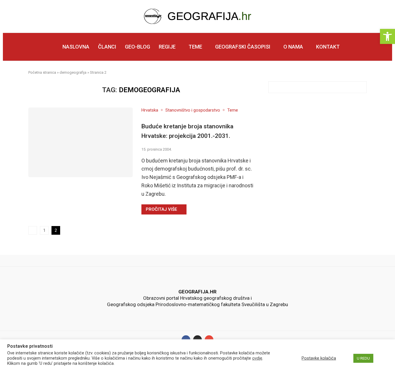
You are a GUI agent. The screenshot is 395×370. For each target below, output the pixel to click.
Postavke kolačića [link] (319, 358)
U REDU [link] (363, 358)
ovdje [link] (257, 358)
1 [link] (44, 230)
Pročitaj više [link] (161, 209)
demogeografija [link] (73, 72)
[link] (387, 36)
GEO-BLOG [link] (137, 47)
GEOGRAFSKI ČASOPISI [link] (242, 47)
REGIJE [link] (167, 47)
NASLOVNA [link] (75, 47)
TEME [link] (195, 47)
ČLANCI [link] (107, 47)
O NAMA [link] (293, 47)
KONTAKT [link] (328, 47)
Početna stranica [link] (42, 72)
